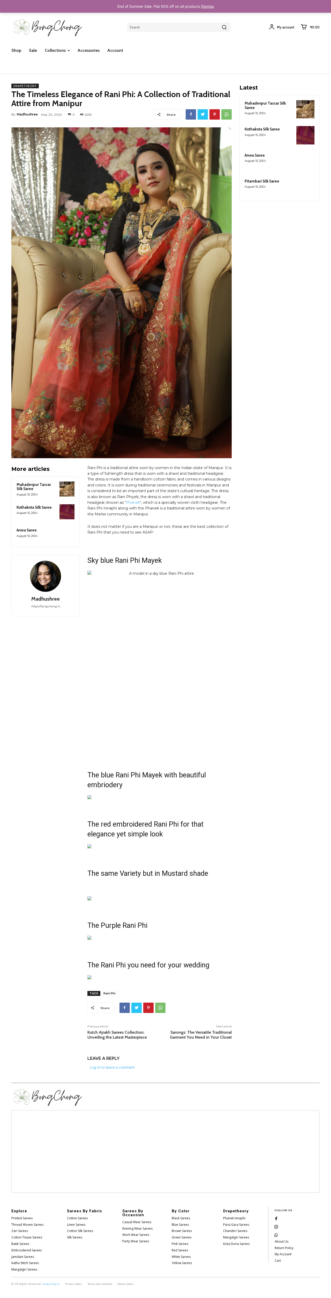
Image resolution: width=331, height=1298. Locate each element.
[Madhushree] (45, 576)
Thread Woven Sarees (27, 1224)
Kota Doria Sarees (236, 1244)
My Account (283, 1254)
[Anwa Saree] (66, 534)
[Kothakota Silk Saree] (66, 511)
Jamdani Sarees (22, 1257)
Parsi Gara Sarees (236, 1224)
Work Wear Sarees (135, 1235)
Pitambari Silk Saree (262, 181)
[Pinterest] (214, 114)
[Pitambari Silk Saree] (305, 187)
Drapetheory (25, 86)
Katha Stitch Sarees (25, 1263)
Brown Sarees (182, 1231)
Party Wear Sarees (135, 1241)
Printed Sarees (22, 1218)
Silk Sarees (74, 1237)
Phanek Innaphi (234, 1218)
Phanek (133, 502)
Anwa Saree (27, 530)
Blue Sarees (180, 1224)
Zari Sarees (19, 1231)
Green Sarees (181, 1237)
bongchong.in (51, 1284)
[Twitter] (203, 114)
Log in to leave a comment (112, 1067)
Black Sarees (181, 1218)
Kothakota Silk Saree (34, 507)
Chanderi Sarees (235, 1231)
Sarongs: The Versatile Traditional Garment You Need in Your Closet (201, 1035)
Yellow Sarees (182, 1263)
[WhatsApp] (226, 114)
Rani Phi (109, 993)
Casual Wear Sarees (136, 1222)
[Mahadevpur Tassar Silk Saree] (66, 489)
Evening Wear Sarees (137, 1228)
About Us (281, 1241)
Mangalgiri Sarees (24, 1269)
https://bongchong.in (45, 606)
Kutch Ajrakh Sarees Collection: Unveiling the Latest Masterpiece (117, 1035)
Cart (278, 1260)
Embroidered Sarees (26, 1250)
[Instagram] (276, 1227)
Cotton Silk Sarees (80, 1231)
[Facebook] (191, 114)
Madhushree (27, 114)
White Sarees (181, 1257)
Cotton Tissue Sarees (26, 1237)
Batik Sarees (20, 1244)
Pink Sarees (180, 1244)
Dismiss (207, 6)
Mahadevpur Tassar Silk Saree (34, 486)
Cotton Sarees (77, 1218)
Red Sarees (180, 1250)
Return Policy (284, 1248)
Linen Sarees (76, 1224)
